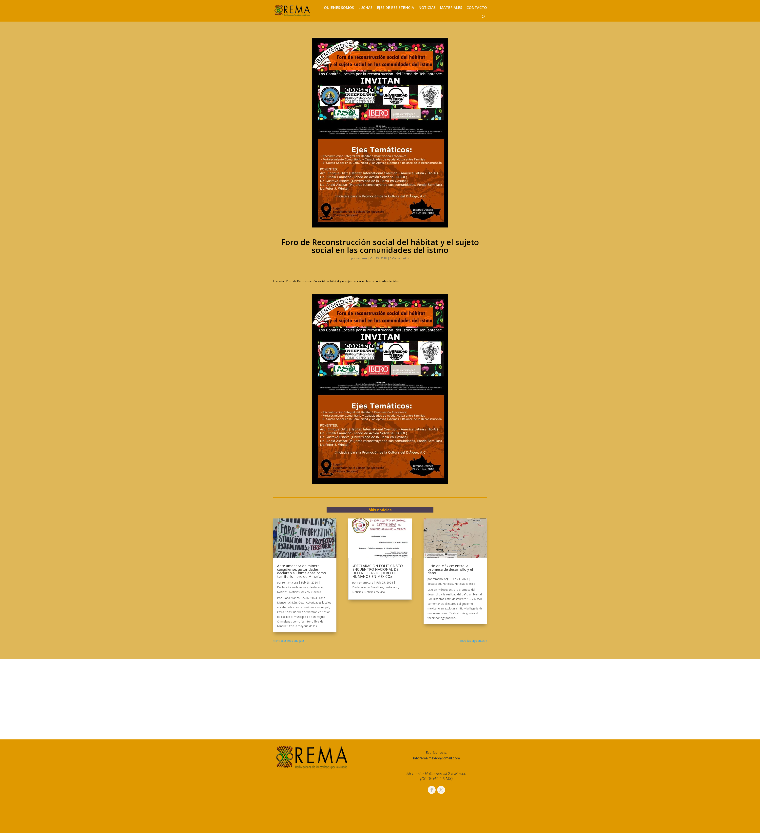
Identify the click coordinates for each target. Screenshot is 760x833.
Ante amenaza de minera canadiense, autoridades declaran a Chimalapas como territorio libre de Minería (301, 571)
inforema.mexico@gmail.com (436, 758)
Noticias (427, 7)
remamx (361, 258)
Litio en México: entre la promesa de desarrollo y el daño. (450, 569)
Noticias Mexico (299, 592)
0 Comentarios (399, 258)
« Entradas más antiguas (289, 641)
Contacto (476, 7)
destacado (316, 587)
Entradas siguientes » (473, 641)
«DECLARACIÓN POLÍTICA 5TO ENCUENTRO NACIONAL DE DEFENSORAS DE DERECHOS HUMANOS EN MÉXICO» (377, 571)
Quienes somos (339, 7)
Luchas (365, 7)
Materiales (451, 7)
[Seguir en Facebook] (432, 790)
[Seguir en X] (441, 790)
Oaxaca (316, 592)
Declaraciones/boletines (292, 587)
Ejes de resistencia (395, 7)
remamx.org (290, 582)
